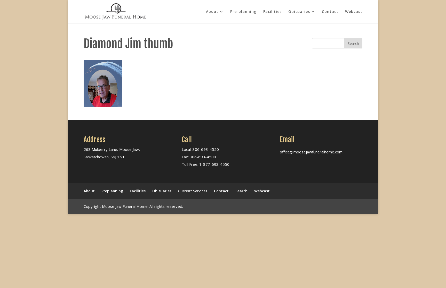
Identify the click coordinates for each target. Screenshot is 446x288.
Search (241, 190)
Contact (330, 12)
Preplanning (112, 190)
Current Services (192, 190)
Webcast (353, 12)
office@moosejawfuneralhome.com (311, 151)
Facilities (272, 12)
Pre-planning (243, 12)
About (212, 12)
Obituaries (299, 12)
